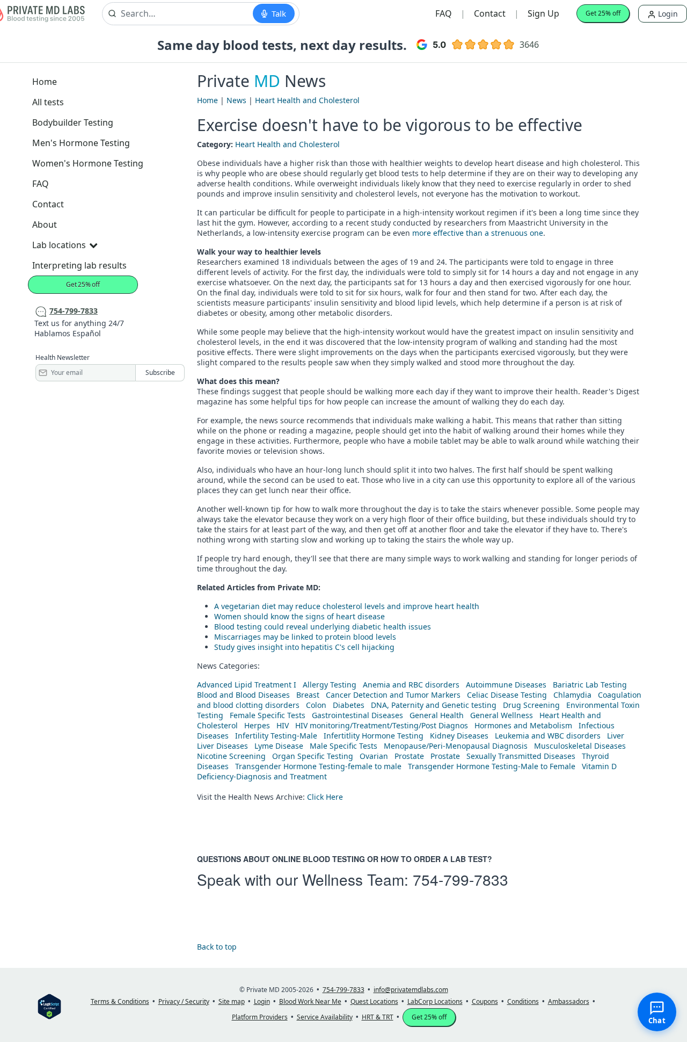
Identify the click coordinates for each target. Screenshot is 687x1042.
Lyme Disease (278, 746)
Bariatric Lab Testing (590, 684)
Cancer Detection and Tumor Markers (393, 695)
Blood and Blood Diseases (243, 695)
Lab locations (59, 245)
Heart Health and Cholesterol (307, 100)
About (44, 224)
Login (667, 14)
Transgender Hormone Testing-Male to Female (491, 766)
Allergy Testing (329, 684)
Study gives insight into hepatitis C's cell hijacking (304, 647)
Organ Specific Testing (312, 756)
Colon (316, 705)
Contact (490, 13)
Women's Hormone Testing (87, 163)
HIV (282, 725)
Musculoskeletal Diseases (580, 746)
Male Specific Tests (343, 746)
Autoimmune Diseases (506, 684)
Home (44, 82)
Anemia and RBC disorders (411, 684)
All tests (48, 102)
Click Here (325, 797)
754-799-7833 (460, 879)
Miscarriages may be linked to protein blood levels (305, 637)
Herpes (257, 725)
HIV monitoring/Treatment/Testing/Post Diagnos (381, 725)
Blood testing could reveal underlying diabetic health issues (322, 626)
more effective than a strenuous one (477, 233)
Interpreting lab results (79, 265)
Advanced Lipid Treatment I (246, 684)
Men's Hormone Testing (81, 143)
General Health (437, 715)
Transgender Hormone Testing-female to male (318, 766)
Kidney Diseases (459, 735)
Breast (307, 695)
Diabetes (348, 705)
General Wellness (501, 715)
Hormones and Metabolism (523, 725)
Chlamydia (572, 695)
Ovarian (374, 756)
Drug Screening (531, 705)
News (236, 100)
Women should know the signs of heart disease (299, 616)
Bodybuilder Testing (72, 122)
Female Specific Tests (267, 715)
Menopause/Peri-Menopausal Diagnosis (456, 746)
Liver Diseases (222, 746)
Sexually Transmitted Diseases (520, 756)
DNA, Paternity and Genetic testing (433, 705)
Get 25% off (603, 13)
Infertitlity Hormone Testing (373, 735)
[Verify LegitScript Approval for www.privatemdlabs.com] (49, 1006)
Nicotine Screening (231, 756)
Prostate (409, 756)
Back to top (217, 947)
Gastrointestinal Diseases (357, 715)
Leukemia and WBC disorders (548, 735)
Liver (615, 735)
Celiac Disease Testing (507, 695)
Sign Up (543, 13)
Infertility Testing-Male (276, 735)
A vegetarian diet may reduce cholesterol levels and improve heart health (346, 606)
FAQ (443, 13)
